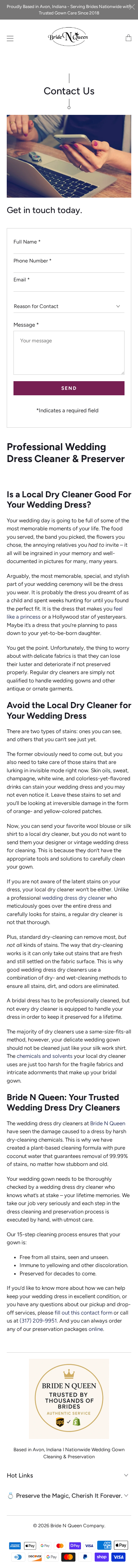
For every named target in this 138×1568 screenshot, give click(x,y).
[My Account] (8, 38)
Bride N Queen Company (77, 1526)
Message (26, 324)
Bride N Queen (107, 1123)
